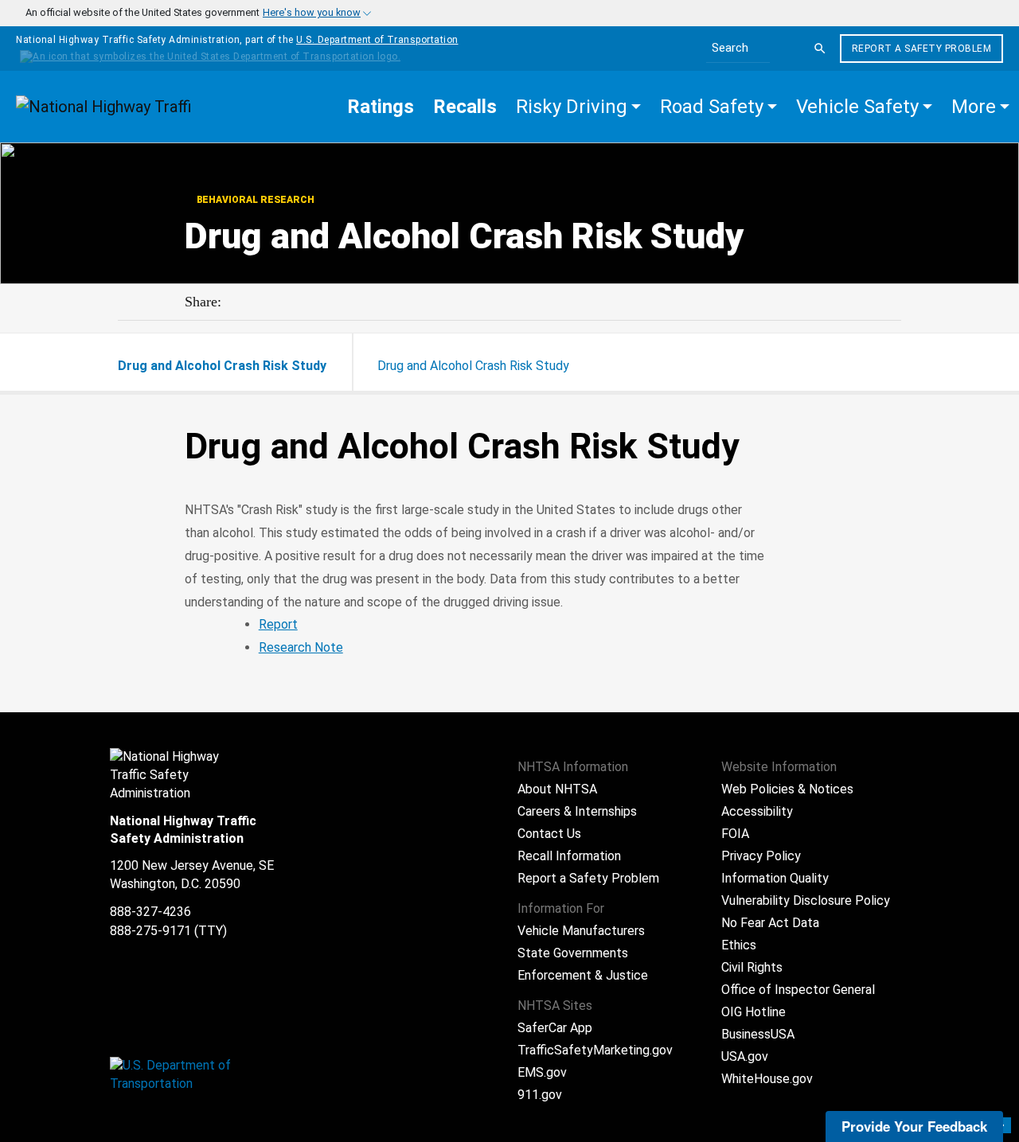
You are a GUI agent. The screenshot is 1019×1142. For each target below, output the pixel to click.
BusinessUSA (758, 1034)
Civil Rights (752, 967)
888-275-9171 (150, 930)
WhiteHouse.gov (767, 1078)
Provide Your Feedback (914, 1126)
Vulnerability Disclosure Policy (805, 900)
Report (278, 624)
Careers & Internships (577, 811)
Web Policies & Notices (787, 789)
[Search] (820, 48)
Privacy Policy (761, 855)
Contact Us (549, 833)
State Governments (572, 953)
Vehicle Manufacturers (581, 930)
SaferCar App (554, 1027)
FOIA (735, 833)
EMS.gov (542, 1072)
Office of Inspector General (798, 989)
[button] (578, 107)
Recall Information (569, 855)
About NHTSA (557, 789)
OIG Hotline (753, 1011)
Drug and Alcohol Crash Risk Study (473, 365)
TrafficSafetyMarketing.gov (595, 1050)
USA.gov (744, 1056)
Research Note (301, 647)
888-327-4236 (150, 911)
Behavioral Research (254, 199)
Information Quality (775, 878)
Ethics (738, 945)
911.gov (539, 1094)
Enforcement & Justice (582, 975)
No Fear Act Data (770, 922)
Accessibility (757, 811)
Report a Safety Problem (922, 48)
